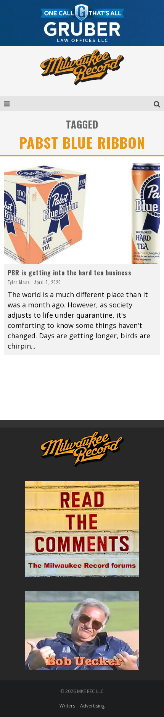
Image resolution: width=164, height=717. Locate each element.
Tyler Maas (19, 282)
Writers (67, 706)
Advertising (92, 706)
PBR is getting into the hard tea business (70, 272)
